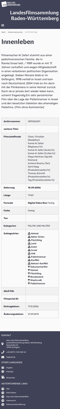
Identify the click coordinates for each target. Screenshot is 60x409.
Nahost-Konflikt (39, 263)
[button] (2, 25)
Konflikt (34, 260)
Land (33, 243)
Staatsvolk (36, 280)
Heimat (34, 233)
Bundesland (36, 276)
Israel (33, 250)
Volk (32, 253)
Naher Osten (37, 236)
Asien (33, 246)
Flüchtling (36, 240)
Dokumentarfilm (39, 266)
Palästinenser (38, 256)
